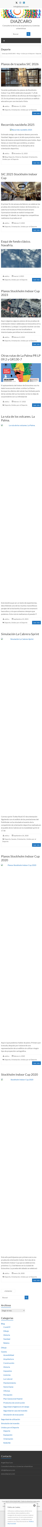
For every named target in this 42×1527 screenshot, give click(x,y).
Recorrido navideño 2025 (18, 124)
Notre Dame (8, 1387)
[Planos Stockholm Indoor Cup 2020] (21, 865)
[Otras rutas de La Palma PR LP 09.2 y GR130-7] (21, 364)
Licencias (7, 1375)
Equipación (7, 1435)
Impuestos (7, 1371)
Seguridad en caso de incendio (15, 1411)
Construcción (8, 1363)
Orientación (15, 110)
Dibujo (6, 1331)
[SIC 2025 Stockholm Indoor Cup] (21, 183)
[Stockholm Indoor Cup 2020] (21, 1079)
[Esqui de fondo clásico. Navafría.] (21, 250)
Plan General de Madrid (12, 1399)
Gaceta (13, 839)
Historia (18, 157)
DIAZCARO (21, 21)
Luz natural (7, 1379)
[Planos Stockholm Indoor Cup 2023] (21, 300)
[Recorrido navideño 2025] (21, 130)
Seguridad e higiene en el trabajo (16, 1407)
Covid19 (6, 1327)
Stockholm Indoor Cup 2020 (19, 1074)
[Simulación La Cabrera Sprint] (21, 639)
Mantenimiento (9, 1383)
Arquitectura (8, 1359)
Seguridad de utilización (10, 1419)
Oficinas (6, 1391)
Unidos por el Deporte (29, 110)
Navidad (25, 157)
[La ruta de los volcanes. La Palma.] (21, 425)
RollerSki (6, 1443)
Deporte (7, 110)
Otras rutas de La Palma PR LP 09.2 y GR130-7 (21, 357)
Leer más (36, 113)
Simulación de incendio (10, 1423)
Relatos (6, 1343)
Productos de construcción (14, 1403)
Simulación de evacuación (13, 1414)
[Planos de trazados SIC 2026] (21, 69)
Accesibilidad (8, 1355)
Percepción (7, 1395)
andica (6, 106)
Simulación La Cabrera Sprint (20, 634)
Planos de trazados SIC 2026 (20, 64)
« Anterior (8, 1291)
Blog (6, 157)
